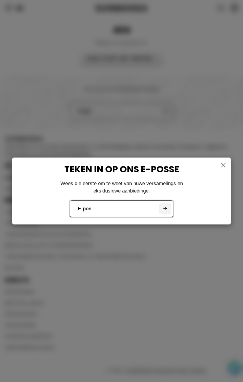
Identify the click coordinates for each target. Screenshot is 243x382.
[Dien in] (165, 208)
